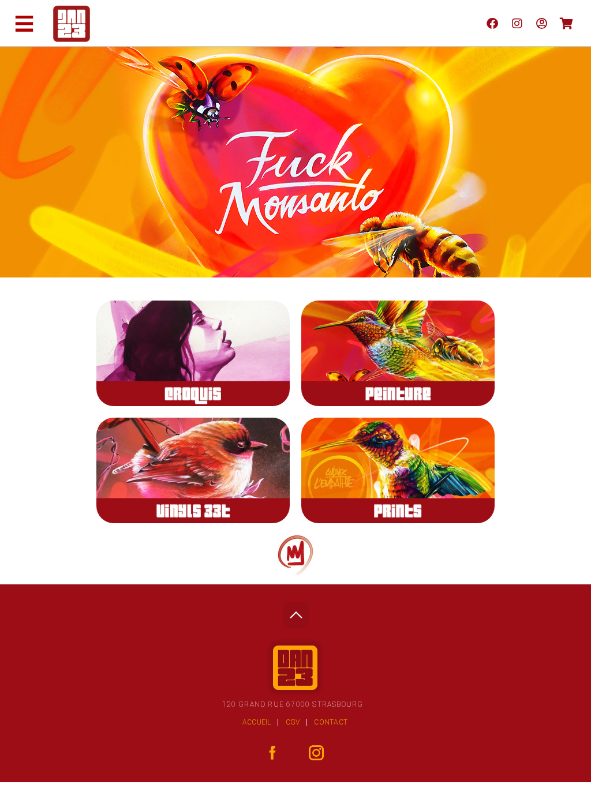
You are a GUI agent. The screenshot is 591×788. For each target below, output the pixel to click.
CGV (293, 722)
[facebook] (492, 23)
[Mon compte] (541, 23)
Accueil (256, 722)
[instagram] (517, 23)
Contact (330, 722)
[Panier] (566, 23)
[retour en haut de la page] (296, 612)
